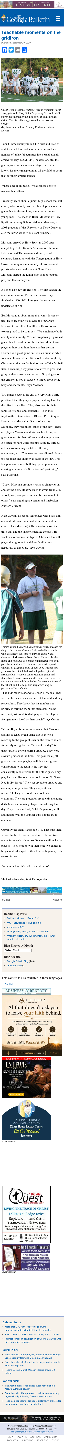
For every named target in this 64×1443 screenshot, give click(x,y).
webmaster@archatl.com (43, 1432)
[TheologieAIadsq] (32, 1055)
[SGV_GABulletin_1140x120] (32, 6)
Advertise (42, 1440)
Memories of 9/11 (16, 927)
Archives (35, 1437)
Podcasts (12, 1440)
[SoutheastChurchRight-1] (26, 1269)
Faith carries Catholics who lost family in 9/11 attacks (32, 1334)
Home (10, 1437)
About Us (22, 1437)
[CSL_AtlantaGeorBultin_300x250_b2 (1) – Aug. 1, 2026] (26, 1097)
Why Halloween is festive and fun (24, 922)
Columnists (50, 1437)
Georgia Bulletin (25, 19)
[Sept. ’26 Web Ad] (26, 1139)
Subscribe (27, 1440)
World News (10, 1349)
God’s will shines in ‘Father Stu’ (23, 918)
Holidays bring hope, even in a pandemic (28, 931)
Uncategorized (14, 965)
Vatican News (10, 1381)
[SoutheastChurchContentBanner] (32, 894)
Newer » (58, 899)
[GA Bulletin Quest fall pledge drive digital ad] (26, 1242)
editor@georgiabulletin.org (21, 1432)
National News (11, 1322)
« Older (5, 899)
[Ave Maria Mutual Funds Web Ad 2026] (32, 1421)
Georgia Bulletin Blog (17, 961)
